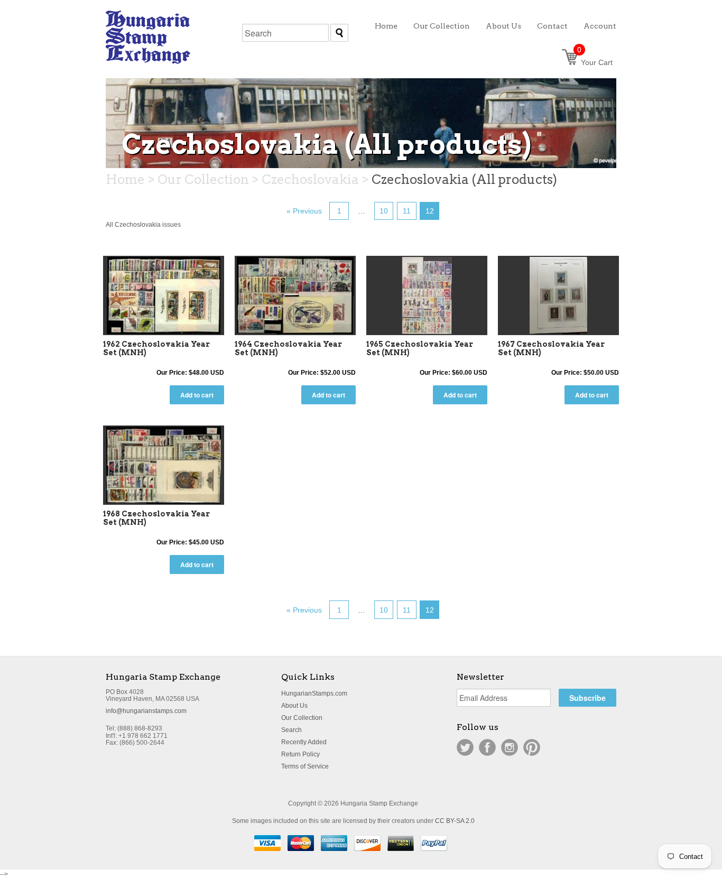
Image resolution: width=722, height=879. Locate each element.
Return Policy (300, 754)
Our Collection (301, 717)
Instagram (509, 747)
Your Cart (595, 62)
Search (291, 730)
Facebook (487, 747)
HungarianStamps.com (314, 693)
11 (407, 211)
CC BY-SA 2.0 (455, 821)
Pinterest (531, 747)
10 (383, 211)
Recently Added (304, 742)
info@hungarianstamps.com (146, 711)
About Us (294, 705)
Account (600, 26)
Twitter (465, 747)
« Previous (304, 211)
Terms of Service (305, 766)
